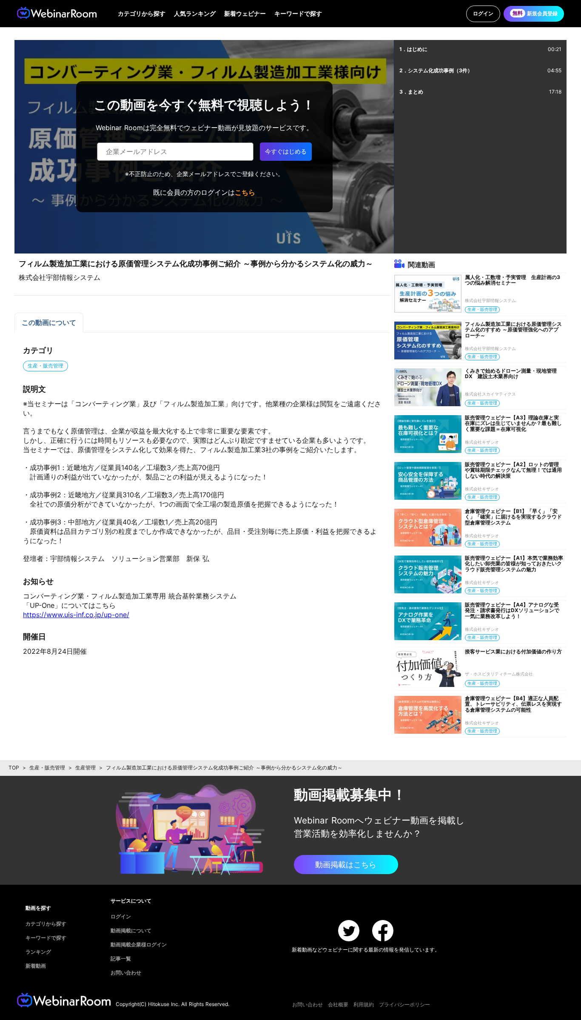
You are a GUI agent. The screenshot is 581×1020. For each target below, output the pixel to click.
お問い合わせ (307, 1004)
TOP (14, 767)
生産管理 (85, 767)
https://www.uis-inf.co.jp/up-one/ (76, 614)
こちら (245, 192)
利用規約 (363, 1004)
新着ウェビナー (245, 13)
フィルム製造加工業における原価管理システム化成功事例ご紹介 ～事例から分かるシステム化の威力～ (224, 767)
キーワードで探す (298, 13)
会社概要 (338, 1004)
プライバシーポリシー (404, 1004)
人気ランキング (195, 13)
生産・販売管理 (47, 767)
